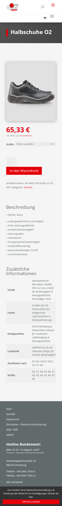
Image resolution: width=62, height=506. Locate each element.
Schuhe (28, 187)
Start (9, 409)
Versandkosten (26, 136)
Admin (10, 435)
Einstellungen (31, 502)
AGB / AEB (12, 429)
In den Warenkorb (24, 170)
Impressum (12, 419)
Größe (10, 144)
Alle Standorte (14, 482)
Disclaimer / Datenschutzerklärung (26, 424)
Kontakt (10, 414)
